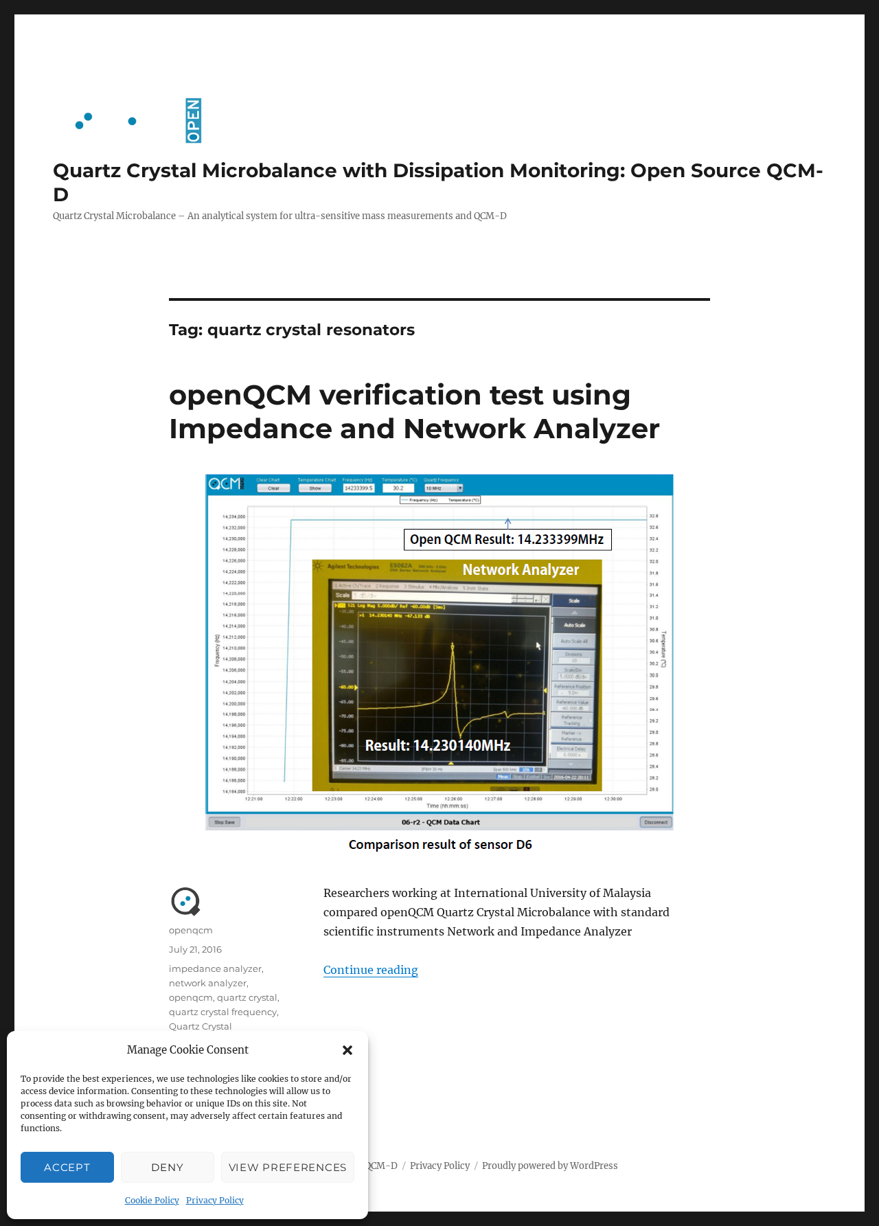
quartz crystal (247, 997)
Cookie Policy (152, 1200)
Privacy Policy (215, 1200)
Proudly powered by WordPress (550, 1166)
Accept (67, 1167)
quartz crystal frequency (223, 1011)
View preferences (288, 1167)
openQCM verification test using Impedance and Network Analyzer (414, 411)
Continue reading (370, 970)
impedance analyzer (215, 968)
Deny (167, 1167)
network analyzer (208, 982)
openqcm (191, 929)
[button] (347, 1050)
